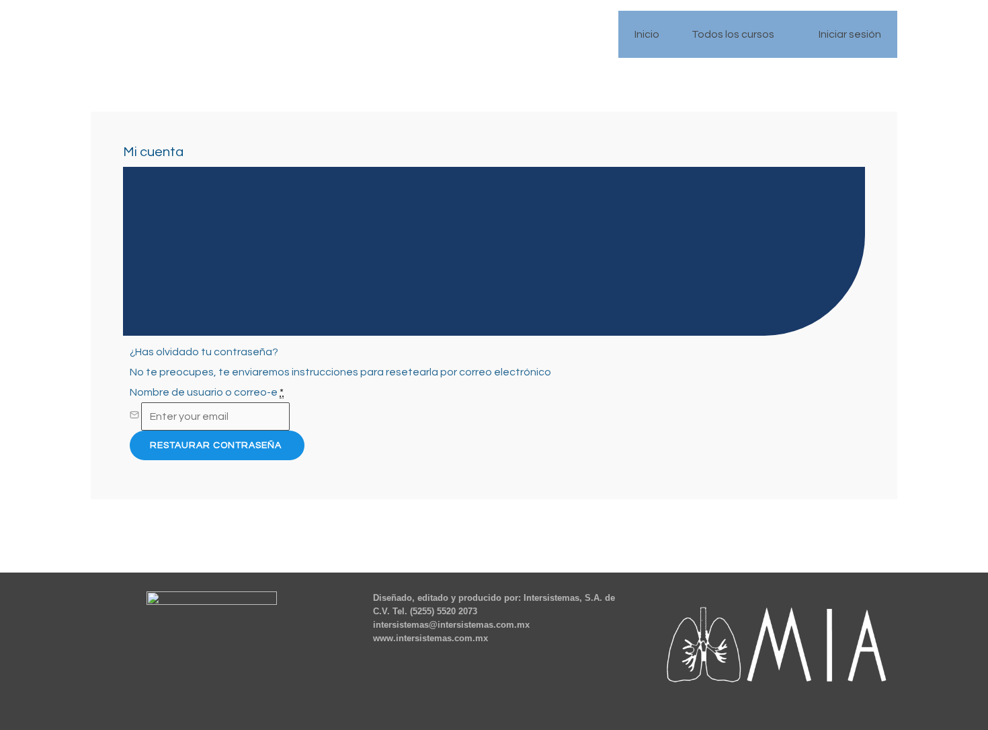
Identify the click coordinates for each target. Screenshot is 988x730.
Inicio (646, 34)
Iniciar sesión (850, 34)
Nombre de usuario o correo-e (207, 392)
